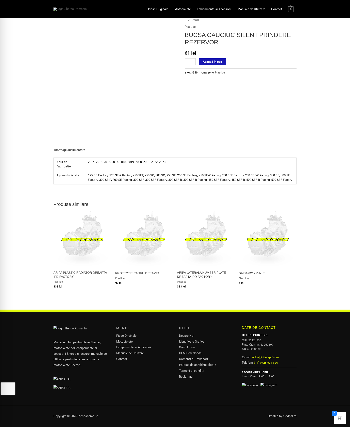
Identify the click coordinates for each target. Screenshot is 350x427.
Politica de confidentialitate (197, 365)
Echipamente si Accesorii (214, 9)
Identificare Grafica (191, 341)
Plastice (190, 27)
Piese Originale (158, 9)
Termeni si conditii (191, 371)
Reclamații (186, 376)
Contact (276, 9)
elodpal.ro (290, 416)
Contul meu (187, 347)
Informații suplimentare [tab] (69, 150)
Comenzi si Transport (193, 359)
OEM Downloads (190, 353)
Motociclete (182, 9)
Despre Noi (186, 336)
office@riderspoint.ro (265, 357)
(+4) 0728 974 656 (266, 362)
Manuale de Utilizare (251, 9)
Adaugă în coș (212, 62)
